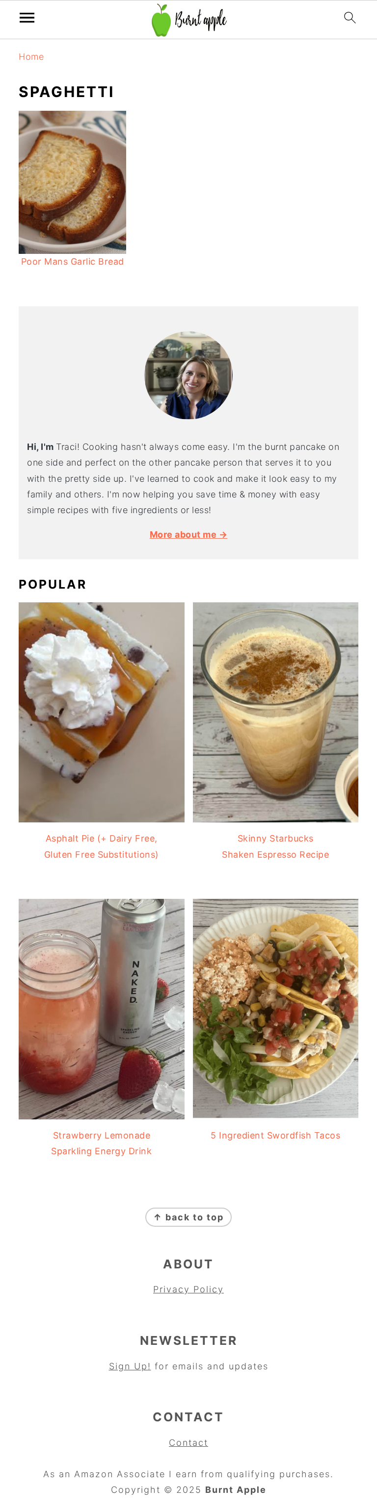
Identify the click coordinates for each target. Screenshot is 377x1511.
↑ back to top (188, 1217)
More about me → (189, 534)
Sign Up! (130, 1366)
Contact (188, 1442)
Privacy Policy (188, 1289)
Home (31, 56)
